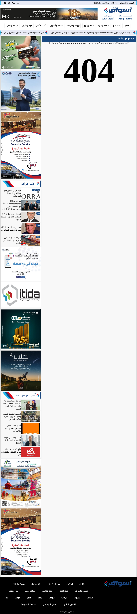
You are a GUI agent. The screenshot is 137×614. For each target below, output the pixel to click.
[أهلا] (20, 146)
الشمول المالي (70, 604)
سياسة (64, 598)
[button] (3, 14)
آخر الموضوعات (25, 395)
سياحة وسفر (12, 25)
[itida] (20, 295)
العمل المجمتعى (50, 604)
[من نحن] (13, 3)
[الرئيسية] (5, 3)
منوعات (52, 598)
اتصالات (90, 598)
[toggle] (2, 25)
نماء (6, 598)
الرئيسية (134, 25)
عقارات (126, 25)
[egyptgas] (20, 483)
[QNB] (20, 91)
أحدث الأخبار (41, 25)
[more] (18, 3)
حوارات (17, 598)
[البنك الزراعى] (20, 329)
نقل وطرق (13, 591)
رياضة (39, 598)
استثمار (116, 25)
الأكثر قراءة (28, 183)
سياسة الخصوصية (28, 604)
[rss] (9, 3)
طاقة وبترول (88, 25)
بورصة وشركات (73, 25)
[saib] (20, 371)
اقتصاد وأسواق (56, 25)
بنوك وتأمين (27, 25)
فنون (29, 598)
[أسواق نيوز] (117, 10)
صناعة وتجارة (103, 25)
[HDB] (20, 53)
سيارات (77, 598)
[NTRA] (20, 264)
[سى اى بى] (49, 14)
